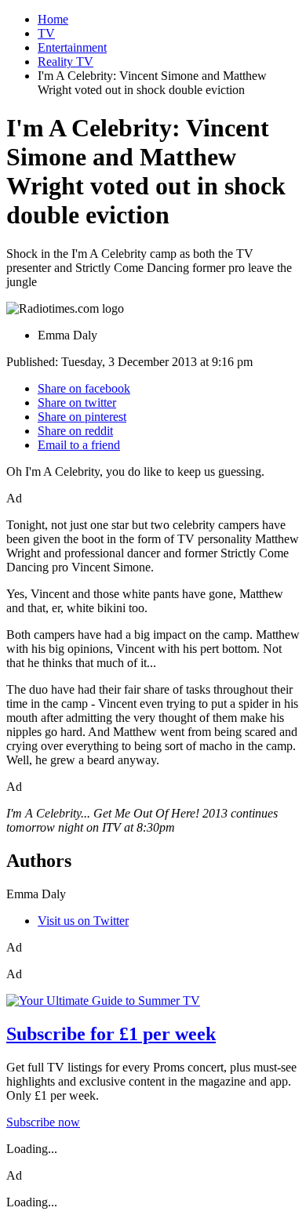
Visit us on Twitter (83, 920)
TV (46, 33)
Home (53, 19)
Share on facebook (84, 388)
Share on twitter (77, 402)
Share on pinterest (82, 416)
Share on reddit (75, 430)
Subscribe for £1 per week (111, 1034)
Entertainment (72, 47)
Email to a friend (79, 444)
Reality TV (65, 61)
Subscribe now (43, 1122)
